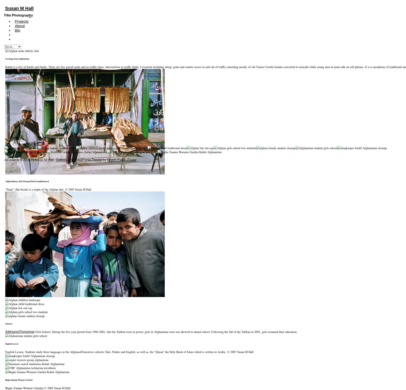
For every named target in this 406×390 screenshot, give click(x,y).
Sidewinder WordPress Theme (79, 160)
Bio (17, 30)
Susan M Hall (19, 8)
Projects (22, 21)
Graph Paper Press (121, 160)
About (20, 26)
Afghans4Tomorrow (19, 332)
